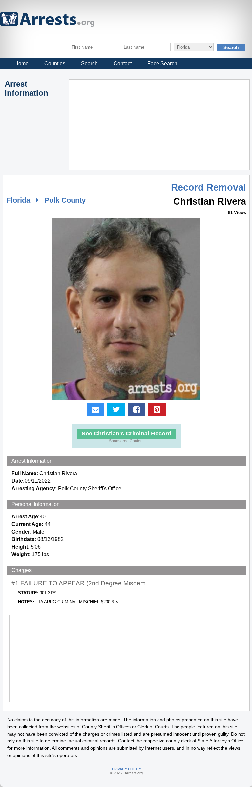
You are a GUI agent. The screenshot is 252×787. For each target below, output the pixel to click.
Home (21, 63)
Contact (123, 63)
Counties (54, 63)
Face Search (162, 63)
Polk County (65, 200)
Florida (18, 200)
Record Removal (208, 187)
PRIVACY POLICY (126, 769)
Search (89, 63)
